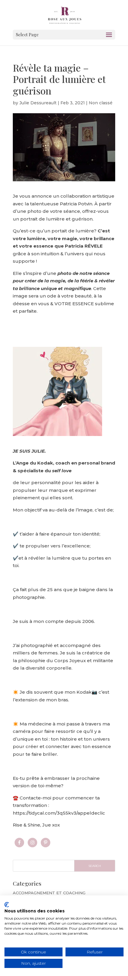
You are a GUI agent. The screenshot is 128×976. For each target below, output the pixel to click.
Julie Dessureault (38, 103)
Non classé (101, 103)
